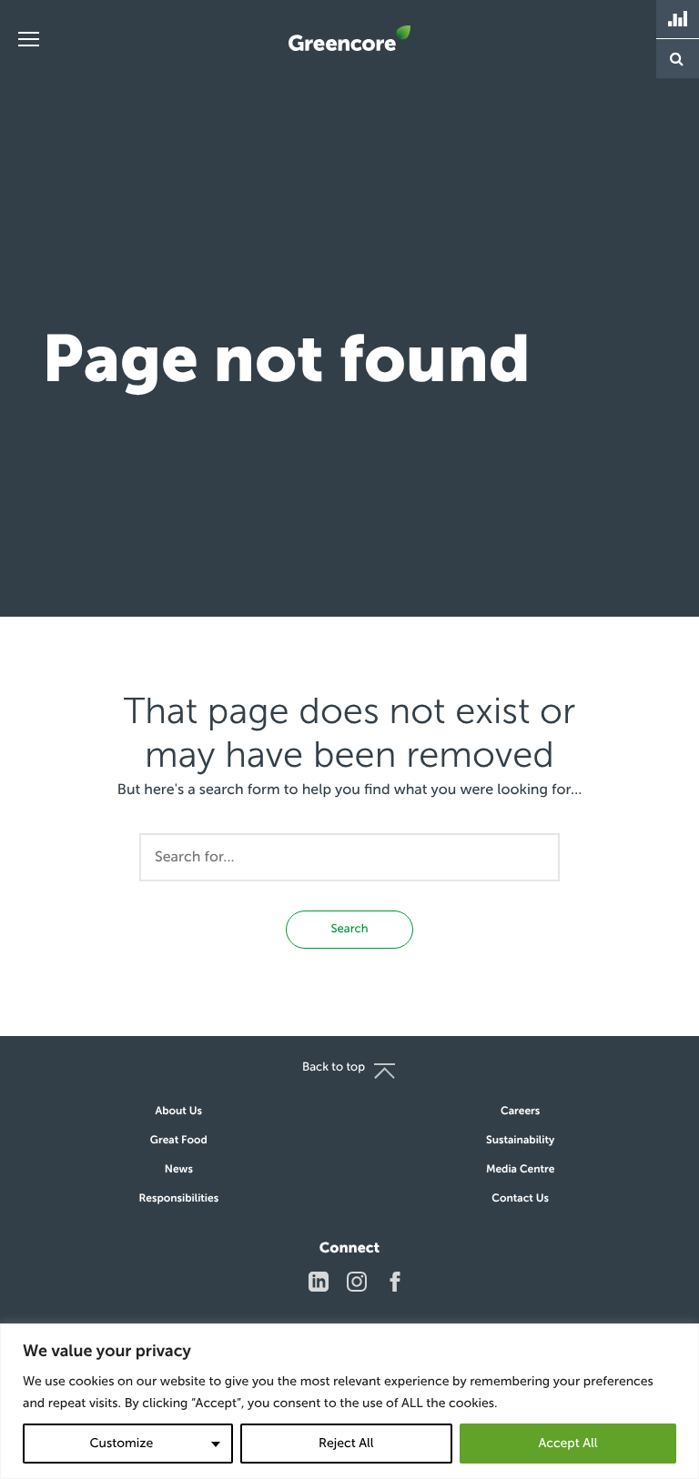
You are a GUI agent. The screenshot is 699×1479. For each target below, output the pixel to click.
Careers (520, 1111)
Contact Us (520, 1198)
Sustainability (520, 1140)
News (179, 1169)
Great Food (179, 1140)
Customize (121, 1443)
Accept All (567, 1443)
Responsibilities (178, 1198)
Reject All (346, 1443)
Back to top (333, 1067)
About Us (179, 1111)
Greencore (349, 38)
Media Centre (520, 1169)
